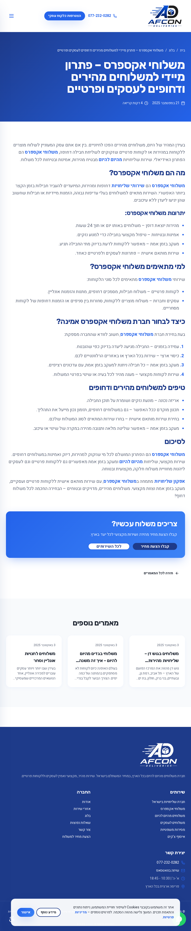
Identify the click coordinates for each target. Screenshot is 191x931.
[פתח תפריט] (11, 15)
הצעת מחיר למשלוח (76, 836)
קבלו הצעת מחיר (155, 546)
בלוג (172, 50)
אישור (25, 912)
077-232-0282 (99, 15)
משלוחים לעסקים (172, 822)
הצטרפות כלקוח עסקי (64, 15)
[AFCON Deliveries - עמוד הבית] (164, 16)
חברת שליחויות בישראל (168, 801)
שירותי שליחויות (127, 185)
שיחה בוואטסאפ (167, 870)
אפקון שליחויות (169, 481)
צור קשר (84, 829)
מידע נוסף (48, 912)
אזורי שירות (82, 808)
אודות (86, 801)
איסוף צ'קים (176, 836)
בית (182, 50)
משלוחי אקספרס (41, 152)
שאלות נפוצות (80, 822)
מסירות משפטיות (172, 829)
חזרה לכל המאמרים (158, 573)
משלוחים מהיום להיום (170, 815)
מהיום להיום (110, 159)
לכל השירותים (108, 546)
